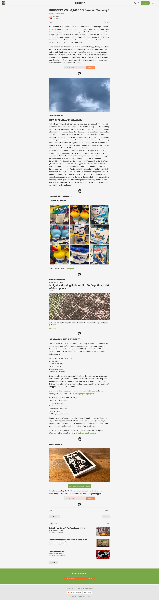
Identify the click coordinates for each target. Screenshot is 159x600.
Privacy (78, 588)
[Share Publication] (138, 3)
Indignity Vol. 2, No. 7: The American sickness (67, 528)
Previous (55, 517)
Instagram (70, 269)
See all (53, 563)
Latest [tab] (55, 523)
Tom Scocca (56, 16)
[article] (79, 531)
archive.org (97, 351)
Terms (82, 588)
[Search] (135, 3)
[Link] (47, 120)
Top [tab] (51, 523)
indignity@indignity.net (85, 393)
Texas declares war (57, 551)
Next (104, 517)
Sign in (154, 3)
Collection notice (89, 588)
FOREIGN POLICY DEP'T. (56, 530)
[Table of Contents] (2, 300)
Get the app (87, 592)
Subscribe (145, 3)
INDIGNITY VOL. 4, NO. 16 (56, 553)
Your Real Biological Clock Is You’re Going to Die (68, 540)
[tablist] (53, 523)
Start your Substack (75, 592)
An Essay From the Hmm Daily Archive (60, 542)
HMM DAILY (67, 543)
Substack (71, 596)
